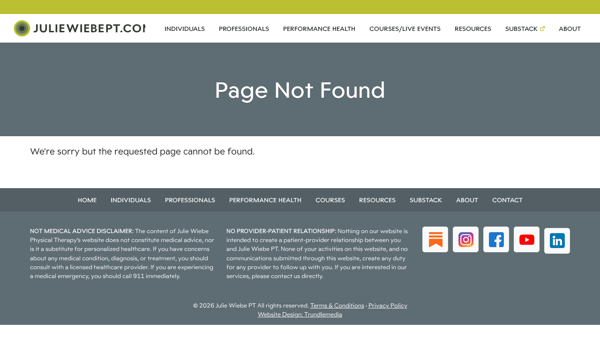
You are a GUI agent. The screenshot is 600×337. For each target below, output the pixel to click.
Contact (507, 200)
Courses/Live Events (405, 28)
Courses (330, 200)
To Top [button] (575, 326)
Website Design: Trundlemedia (300, 314)
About (570, 28)
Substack (521, 28)
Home (87, 200)
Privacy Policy (387, 305)
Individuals (185, 28)
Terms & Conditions (337, 305)
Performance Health (319, 28)
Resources (473, 28)
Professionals (244, 28)
